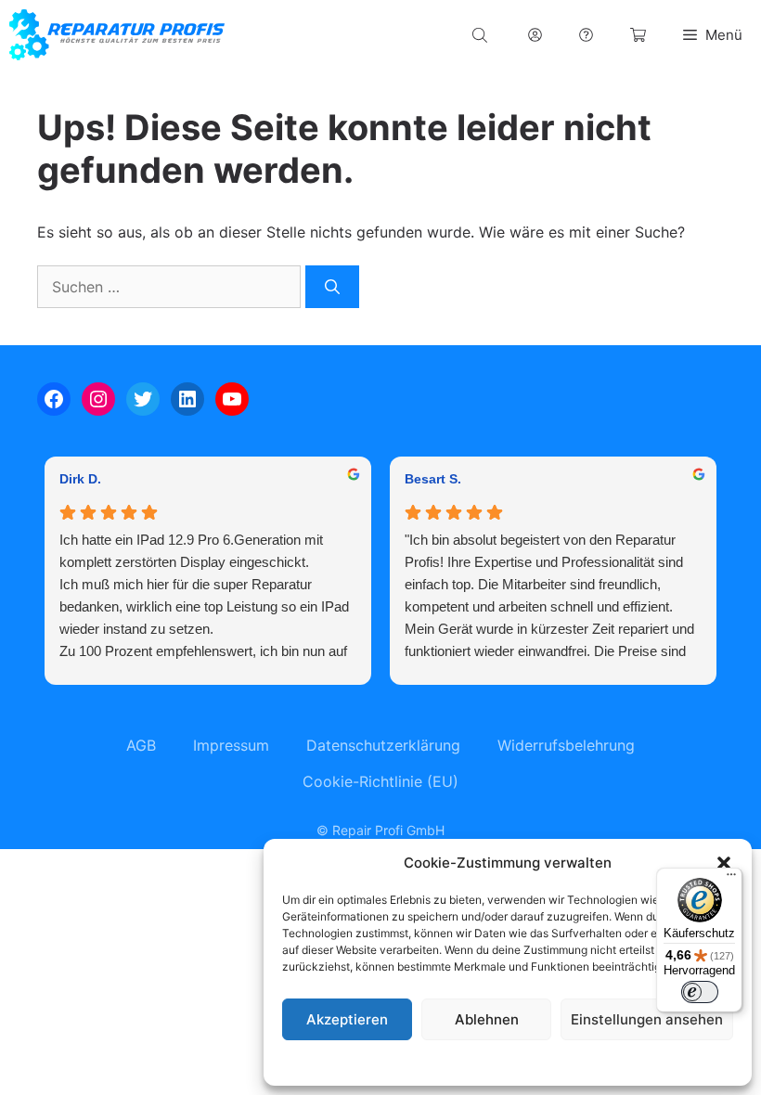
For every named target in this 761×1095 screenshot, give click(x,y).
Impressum (621, 1062)
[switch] (699, 992)
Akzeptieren (347, 1019)
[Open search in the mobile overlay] (481, 35)
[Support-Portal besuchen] (586, 35)
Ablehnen (487, 1019)
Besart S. (433, 478)
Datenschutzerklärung (526, 1062)
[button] (724, 863)
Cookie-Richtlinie (413, 1062)
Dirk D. (80, 478)
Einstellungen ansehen (647, 1019)
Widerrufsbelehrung (566, 745)
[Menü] (731, 879)
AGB (141, 745)
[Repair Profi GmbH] (117, 35)
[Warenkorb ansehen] (638, 35)
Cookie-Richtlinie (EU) (380, 781)
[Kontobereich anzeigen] (535, 35)
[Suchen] (332, 286)
